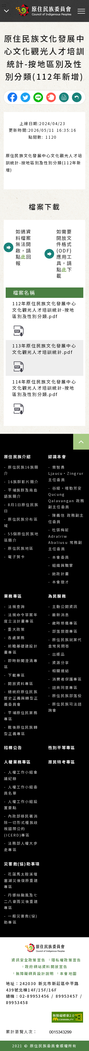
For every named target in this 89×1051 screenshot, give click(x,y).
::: (4, 5)
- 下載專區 (14, 675)
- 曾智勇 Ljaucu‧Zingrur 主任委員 (66, 473)
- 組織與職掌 (60, 565)
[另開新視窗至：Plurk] (51, 97)
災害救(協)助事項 (22, 864)
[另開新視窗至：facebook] (12, 97)
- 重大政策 (14, 629)
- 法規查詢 (14, 606)
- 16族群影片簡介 (21, 481)
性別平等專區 (61, 747)
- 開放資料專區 (18, 683)
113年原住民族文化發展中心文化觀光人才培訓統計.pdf (44, 349)
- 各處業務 (14, 637)
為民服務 (57, 596)
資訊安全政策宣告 (28, 959)
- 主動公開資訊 (63, 606)
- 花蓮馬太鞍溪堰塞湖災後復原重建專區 (21, 880)
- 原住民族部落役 (65, 695)
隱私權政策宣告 (66, 959)
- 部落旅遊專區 (63, 631)
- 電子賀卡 (14, 556)
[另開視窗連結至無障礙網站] (67, 1017)
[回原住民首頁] (43, 10)
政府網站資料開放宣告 (46, 966)
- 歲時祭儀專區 (63, 623)
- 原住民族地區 (18, 548)
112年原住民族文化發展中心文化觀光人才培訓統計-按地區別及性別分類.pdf (44, 309)
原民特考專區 (61, 762)
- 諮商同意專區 (63, 687)
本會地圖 (68, 973)
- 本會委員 (58, 557)
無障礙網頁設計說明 (35, 973)
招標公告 (13, 747)
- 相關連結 (58, 670)
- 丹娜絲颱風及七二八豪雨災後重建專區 (21, 901)
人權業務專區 (17, 762)
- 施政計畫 (58, 573)
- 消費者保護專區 (65, 679)
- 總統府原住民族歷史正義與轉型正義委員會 (21, 698)
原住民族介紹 (17, 456)
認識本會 (57, 456)
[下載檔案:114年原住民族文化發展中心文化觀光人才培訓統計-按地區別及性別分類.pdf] (19, 408)
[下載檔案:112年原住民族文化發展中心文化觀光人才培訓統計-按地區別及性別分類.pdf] (19, 330)
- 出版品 (56, 654)
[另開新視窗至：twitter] (25, 97)
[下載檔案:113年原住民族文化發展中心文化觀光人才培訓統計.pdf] (19, 366)
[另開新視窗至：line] (38, 97)
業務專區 (13, 596)
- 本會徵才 (58, 581)
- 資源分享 (58, 662)
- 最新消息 (58, 614)
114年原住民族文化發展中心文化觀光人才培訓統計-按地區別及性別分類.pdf (44, 388)
